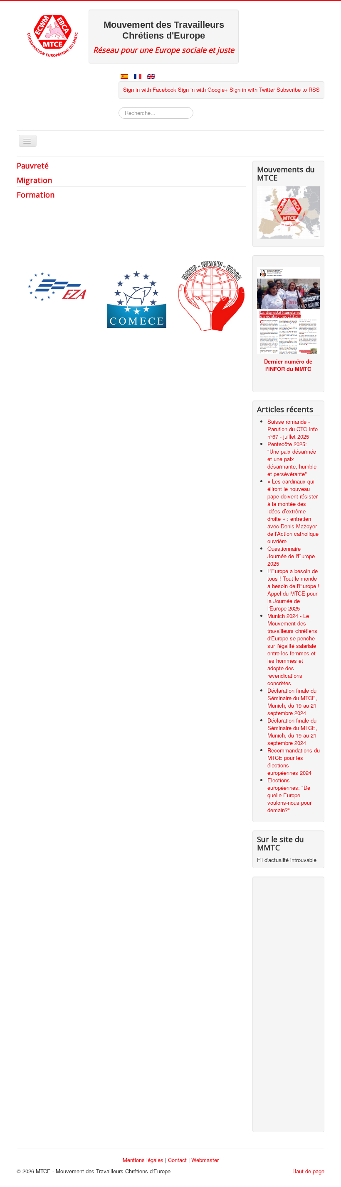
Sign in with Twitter (252, 89)
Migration (34, 180)
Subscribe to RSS (298, 89)
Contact (177, 1160)
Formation (35, 195)
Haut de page (308, 1171)
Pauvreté (33, 166)
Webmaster (205, 1160)
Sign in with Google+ (203, 89)
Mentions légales (143, 1160)
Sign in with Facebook (149, 89)
